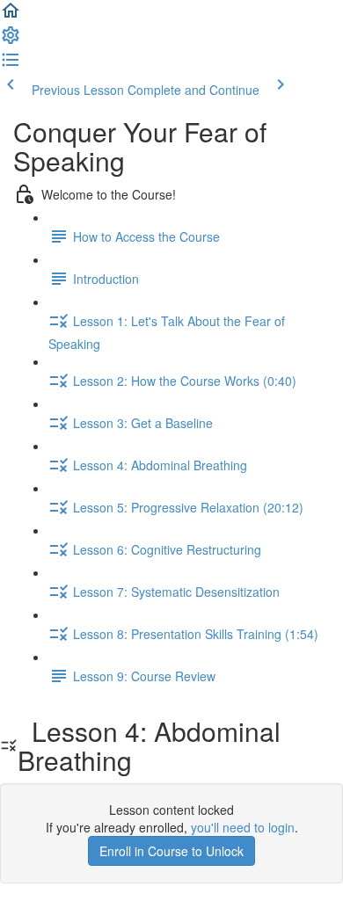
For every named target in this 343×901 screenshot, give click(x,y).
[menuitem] (10, 40)
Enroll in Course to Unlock (171, 851)
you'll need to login (243, 827)
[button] (10, 16)
